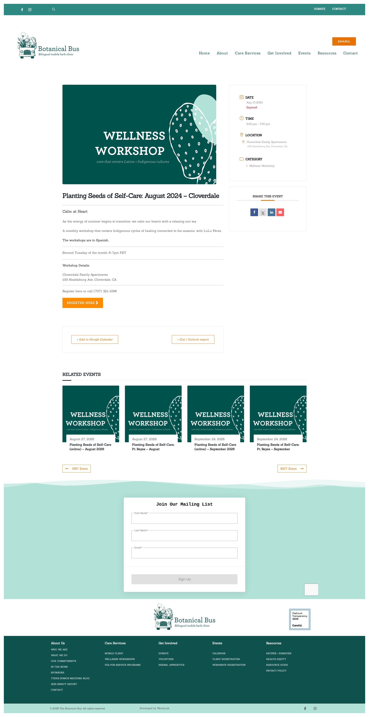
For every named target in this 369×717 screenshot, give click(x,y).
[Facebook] (22, 9)
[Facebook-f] (305, 708)
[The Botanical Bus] (48, 45)
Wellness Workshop (262, 166)
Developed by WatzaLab (154, 708)
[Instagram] (30, 9)
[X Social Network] (263, 212)
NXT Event (288, 469)
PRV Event (80, 469)
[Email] (280, 212)
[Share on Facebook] (254, 212)
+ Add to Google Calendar (95, 339)
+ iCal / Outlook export (193, 339)
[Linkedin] (271, 212)
